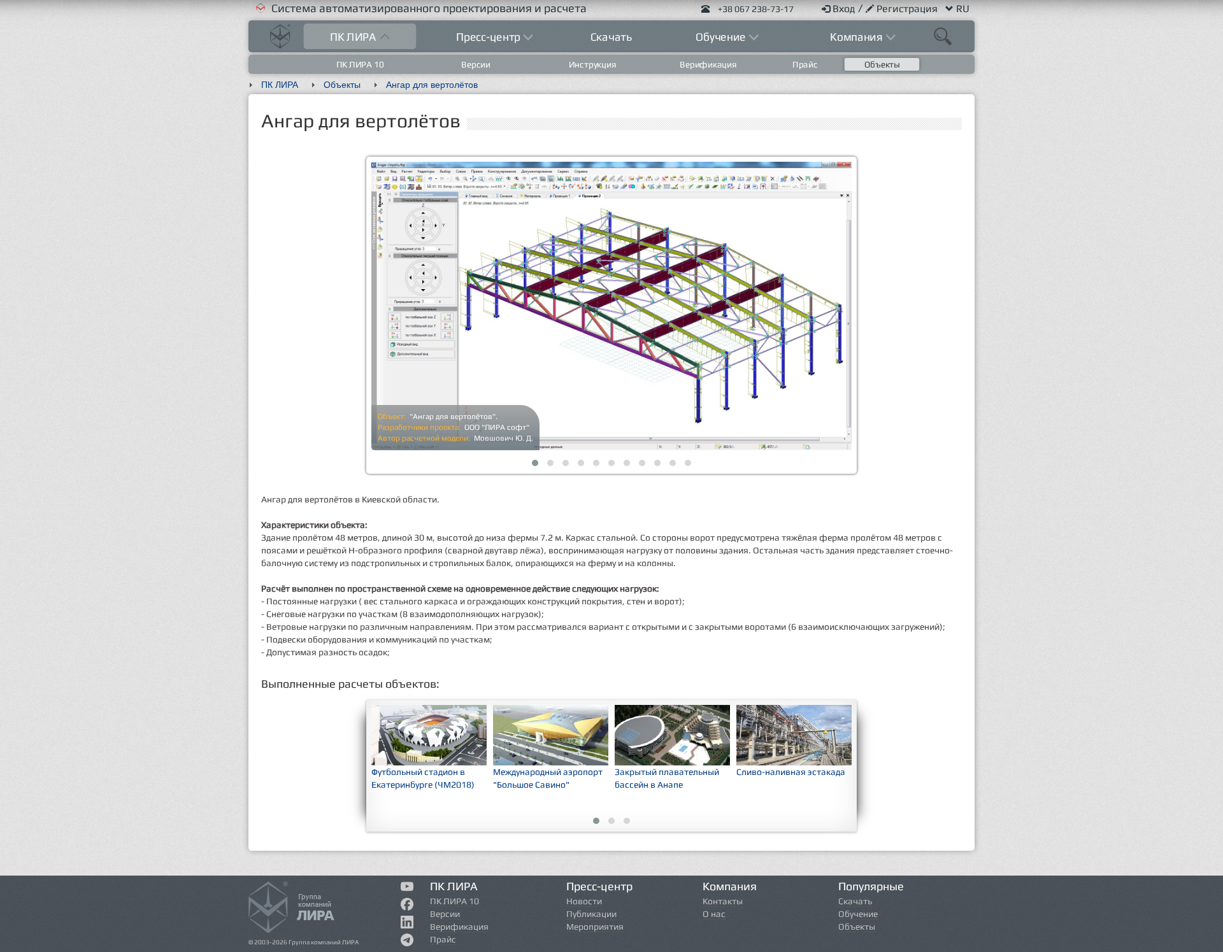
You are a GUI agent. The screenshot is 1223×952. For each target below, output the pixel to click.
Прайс (805, 64)
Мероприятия (595, 926)
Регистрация (908, 9)
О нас (714, 914)
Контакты (723, 901)
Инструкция (592, 64)
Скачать (611, 36)
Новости (584, 901)
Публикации (591, 914)
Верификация (708, 64)
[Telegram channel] (407, 942)
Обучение (858, 914)
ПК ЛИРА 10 (360, 64)
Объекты (882, 64)
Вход (845, 9)
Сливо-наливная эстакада (790, 772)
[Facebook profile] (407, 907)
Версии (476, 64)
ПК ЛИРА (279, 85)
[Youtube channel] (407, 888)
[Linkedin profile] (407, 925)
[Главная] (280, 34)
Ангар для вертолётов (432, 85)
